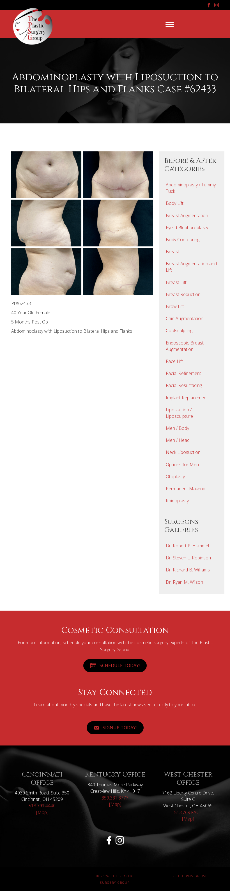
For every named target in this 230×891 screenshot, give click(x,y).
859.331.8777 (115, 798)
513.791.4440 (42, 806)
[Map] (42, 812)
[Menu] (169, 24)
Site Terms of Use (190, 876)
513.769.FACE (188, 812)
